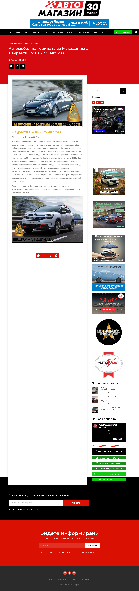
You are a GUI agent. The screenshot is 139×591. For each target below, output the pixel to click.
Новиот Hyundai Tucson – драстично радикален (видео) (111, 399)
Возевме (45, 32)
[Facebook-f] (93, 102)
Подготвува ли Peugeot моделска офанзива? (111, 408)
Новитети (9, 32)
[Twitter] (98, 102)
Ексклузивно (84, 32)
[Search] (123, 91)
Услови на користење (67, 552)
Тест (53, 32)
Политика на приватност (89, 552)
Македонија (35, 32)
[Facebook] (38, 255)
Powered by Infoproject (69, 585)
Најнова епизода (104, 419)
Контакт (52, 552)
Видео (60, 32)
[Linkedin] (50, 255)
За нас (42, 552)
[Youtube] (102, 102)
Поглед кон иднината (100, 32)
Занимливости (21, 32)
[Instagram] (44, 255)
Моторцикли (71, 32)
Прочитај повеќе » (106, 392)
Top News (13, 44)
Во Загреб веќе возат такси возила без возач (113, 389)
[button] (136, 32)
